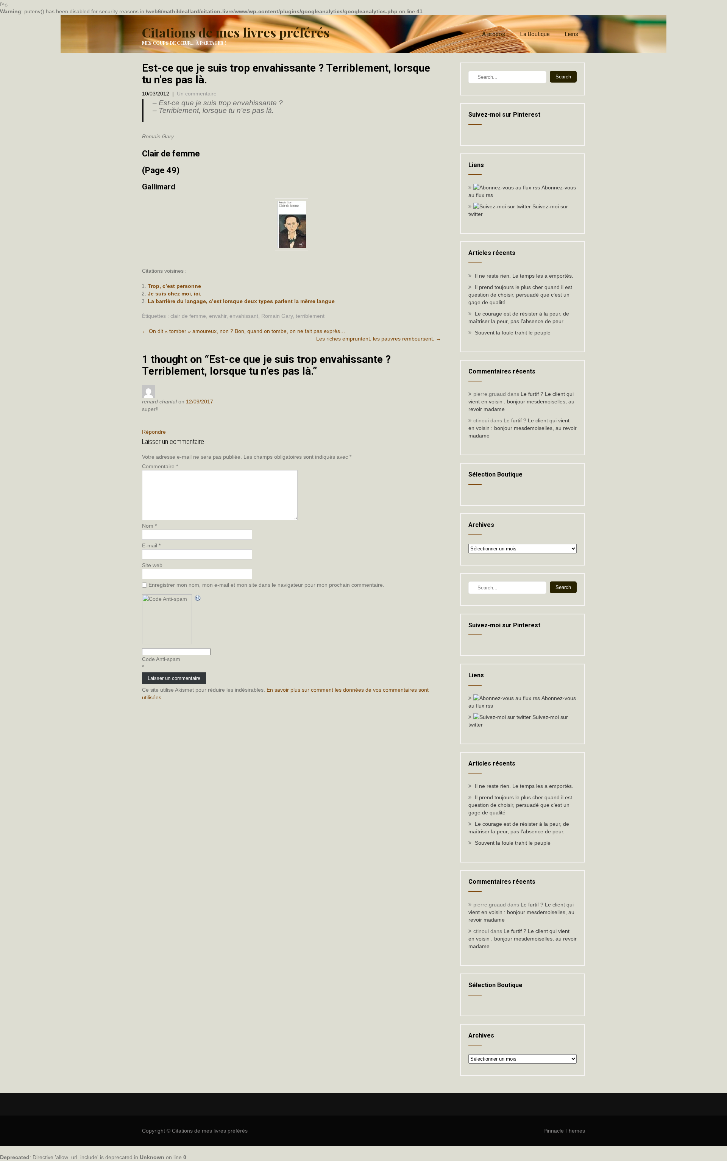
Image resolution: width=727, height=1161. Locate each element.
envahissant (243, 316)
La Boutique (535, 34)
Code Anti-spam (161, 659)
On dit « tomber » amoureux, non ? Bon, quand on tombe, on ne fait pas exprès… (243, 331)
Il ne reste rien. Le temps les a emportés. (524, 276)
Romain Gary (277, 316)
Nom (149, 526)
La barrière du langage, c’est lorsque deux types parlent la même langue (241, 301)
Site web (152, 565)
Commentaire (160, 466)
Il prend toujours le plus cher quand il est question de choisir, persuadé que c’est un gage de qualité (520, 294)
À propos (493, 34)
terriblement (310, 316)
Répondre (154, 432)
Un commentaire (197, 94)
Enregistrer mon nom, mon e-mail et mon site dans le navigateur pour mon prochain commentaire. (266, 585)
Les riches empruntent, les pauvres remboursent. (378, 339)
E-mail (151, 545)
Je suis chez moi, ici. (174, 294)
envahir (217, 316)
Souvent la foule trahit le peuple (513, 333)
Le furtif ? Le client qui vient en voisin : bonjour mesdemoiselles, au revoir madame (521, 401)
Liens (571, 34)
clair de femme (188, 316)
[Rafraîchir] (198, 598)
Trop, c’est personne (174, 286)
